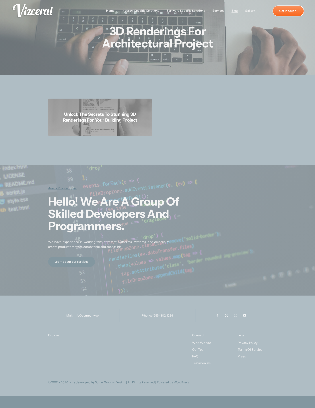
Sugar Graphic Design (110, 382)
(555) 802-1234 (162, 315)
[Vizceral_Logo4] (33, 2)
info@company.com (88, 315)
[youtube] (244, 315)
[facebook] (217, 315)
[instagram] (235, 315)
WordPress (181, 382)
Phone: (147, 315)
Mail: (70, 315)
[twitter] (226, 315)
